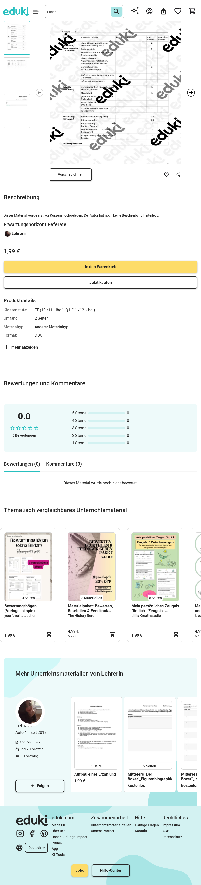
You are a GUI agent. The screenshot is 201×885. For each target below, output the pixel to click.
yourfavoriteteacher (20, 616)
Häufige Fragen (147, 825)
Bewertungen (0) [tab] (22, 464)
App (55, 849)
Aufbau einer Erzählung (95, 774)
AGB (166, 831)
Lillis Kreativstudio (146, 616)
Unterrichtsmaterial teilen (111, 825)
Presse (57, 843)
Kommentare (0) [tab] (64, 464)
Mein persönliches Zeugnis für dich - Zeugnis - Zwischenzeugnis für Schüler (155, 608)
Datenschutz (172, 837)
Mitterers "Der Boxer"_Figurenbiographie (150, 776)
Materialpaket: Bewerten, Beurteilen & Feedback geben (90, 608)
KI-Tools (58, 854)
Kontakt (141, 831)
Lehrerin (19, 233)
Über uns (58, 831)
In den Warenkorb (100, 266)
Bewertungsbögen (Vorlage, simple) (20, 608)
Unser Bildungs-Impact (69, 837)
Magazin (58, 825)
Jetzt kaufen (100, 282)
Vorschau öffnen (71, 174)
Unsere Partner (102, 831)
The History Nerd (81, 616)
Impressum (171, 825)
